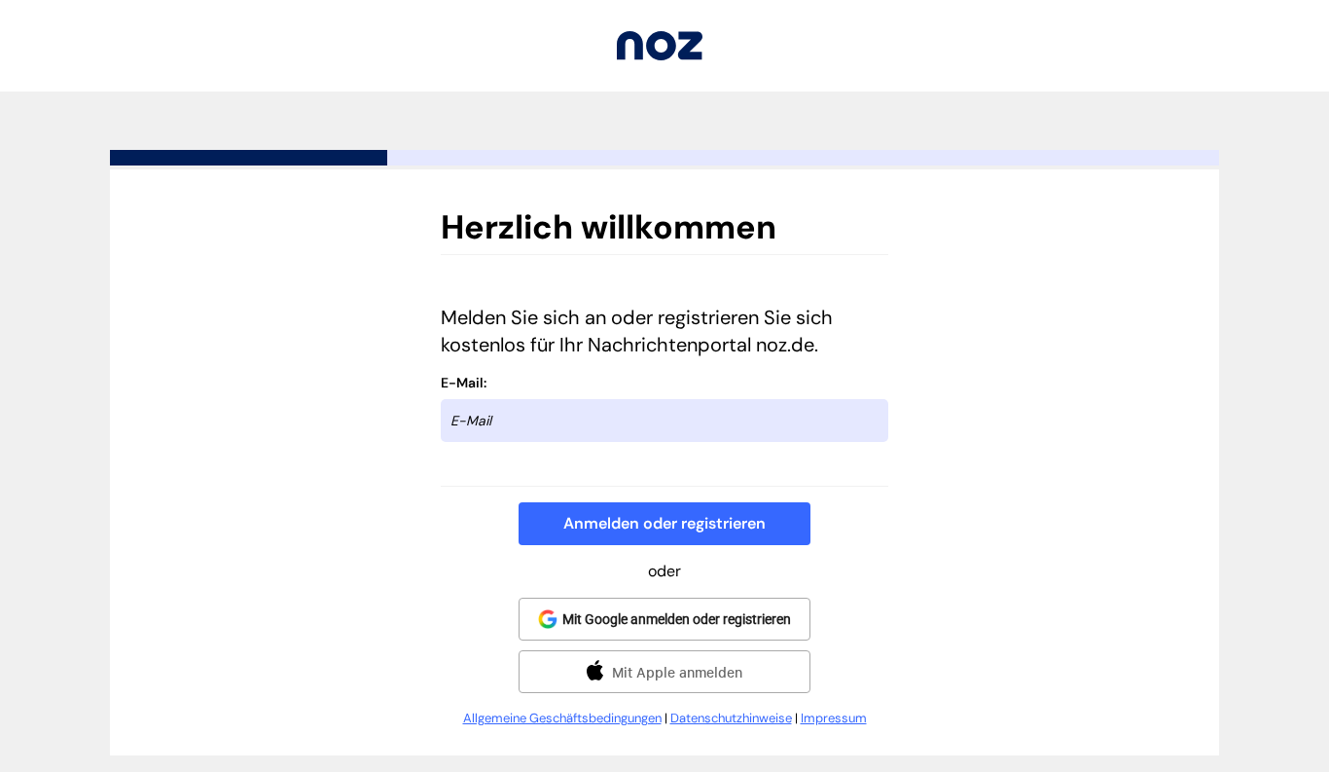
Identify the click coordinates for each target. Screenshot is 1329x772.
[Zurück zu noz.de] (659, 55)
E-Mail (462, 382)
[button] (664, 523)
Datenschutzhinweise (731, 718)
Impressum (834, 718)
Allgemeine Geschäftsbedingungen (562, 718)
